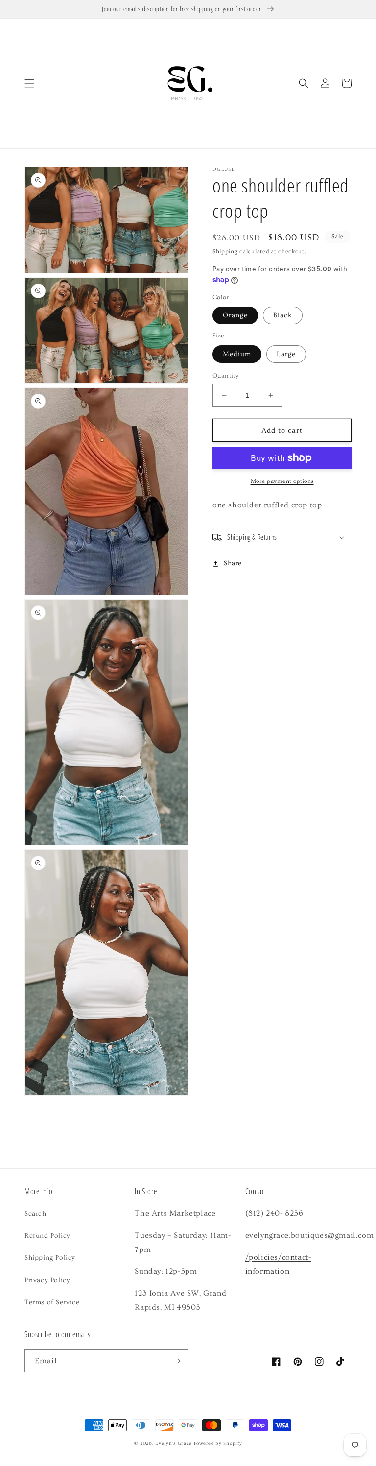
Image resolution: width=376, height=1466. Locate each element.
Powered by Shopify (218, 1443)
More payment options (282, 481)
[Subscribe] (177, 1360)
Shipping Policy (49, 1258)
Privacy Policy (47, 1280)
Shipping (225, 251)
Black (282, 315)
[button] (29, 83)
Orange (235, 315)
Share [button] (233, 563)
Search (35, 1214)
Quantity (225, 375)
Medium (237, 354)
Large (286, 354)
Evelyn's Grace (173, 1443)
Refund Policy (47, 1236)
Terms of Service (52, 1302)
